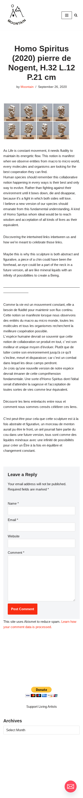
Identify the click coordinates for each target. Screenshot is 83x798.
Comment (16, 552)
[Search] (75, 15)
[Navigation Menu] (67, 15)
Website (13, 536)
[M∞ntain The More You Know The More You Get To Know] (16, 15)
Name (13, 503)
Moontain (27, 86)
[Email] (71, 786)
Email (13, 520)
